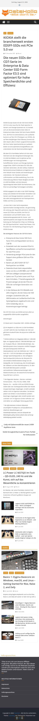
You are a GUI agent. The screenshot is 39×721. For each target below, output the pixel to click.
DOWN (22, 718)
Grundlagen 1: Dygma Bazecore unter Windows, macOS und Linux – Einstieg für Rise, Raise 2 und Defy (25, 606)
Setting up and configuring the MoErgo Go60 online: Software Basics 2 (25, 635)
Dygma (5, 573)
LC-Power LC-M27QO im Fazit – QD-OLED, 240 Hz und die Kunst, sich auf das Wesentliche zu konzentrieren (19, 477)
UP (17, 718)
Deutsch (6, 468)
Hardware (13, 468)
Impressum (5, 684)
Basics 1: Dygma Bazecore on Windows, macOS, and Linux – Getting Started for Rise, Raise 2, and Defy (19, 582)
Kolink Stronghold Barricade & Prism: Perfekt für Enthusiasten (19, 433)
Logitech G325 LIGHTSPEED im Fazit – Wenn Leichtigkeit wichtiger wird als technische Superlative (24, 506)
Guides (11, 573)
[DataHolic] (4, 22)
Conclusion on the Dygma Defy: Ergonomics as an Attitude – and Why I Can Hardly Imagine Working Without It (25, 521)
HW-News (10, 33)
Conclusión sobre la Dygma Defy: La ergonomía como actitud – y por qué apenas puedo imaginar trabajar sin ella (25, 535)
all (5, 33)
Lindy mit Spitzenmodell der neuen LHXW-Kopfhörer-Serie (19, 425)
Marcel (19, 53)
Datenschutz (6, 688)
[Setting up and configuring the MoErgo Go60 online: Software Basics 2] (8, 636)
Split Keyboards (19, 573)
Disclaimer (5, 696)
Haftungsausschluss (8, 655)
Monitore (20, 468)
